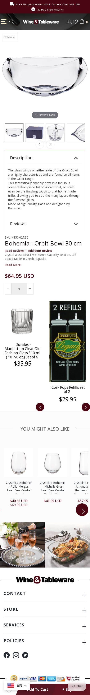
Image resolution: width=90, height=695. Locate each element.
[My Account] (69, 20)
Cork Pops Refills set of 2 (68, 389)
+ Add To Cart (36, 689)
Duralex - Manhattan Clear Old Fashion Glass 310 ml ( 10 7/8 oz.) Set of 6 (23, 350)
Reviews (18, 224)
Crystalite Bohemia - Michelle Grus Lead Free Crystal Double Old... (53, 488)
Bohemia (9, 37)
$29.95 (67, 399)
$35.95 (22, 363)
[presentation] (40, 407)
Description (21, 157)
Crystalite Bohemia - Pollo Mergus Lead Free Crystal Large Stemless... (19, 488)
